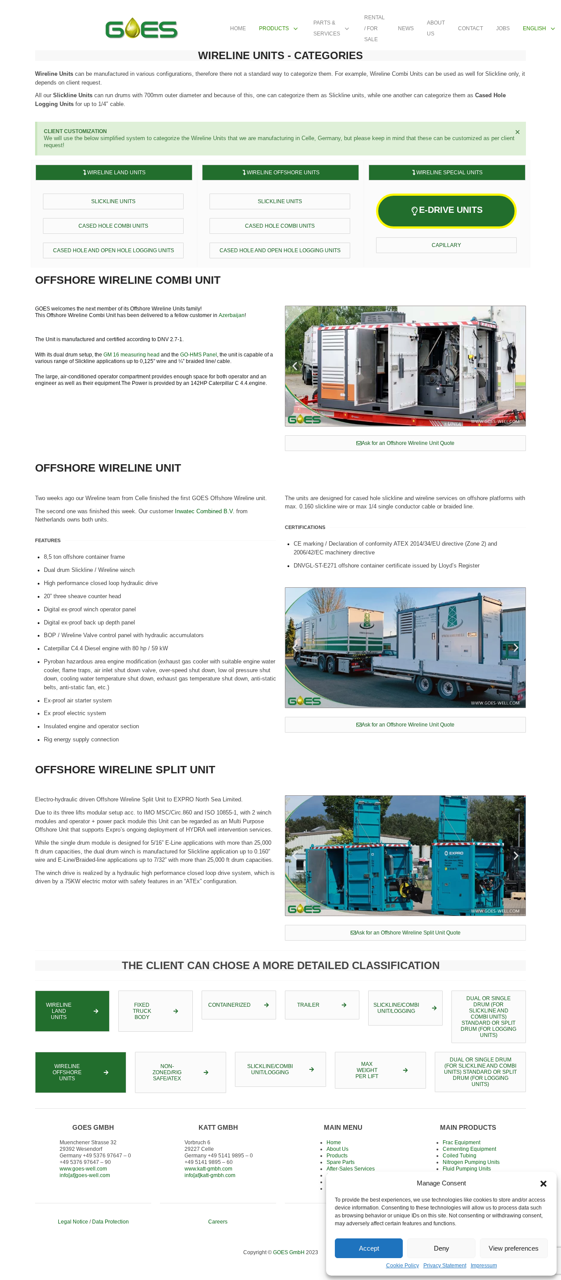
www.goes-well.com (83, 1169)
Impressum (484, 1265)
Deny (441, 1248)
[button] (543, 1182)
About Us (337, 1149)
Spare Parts (341, 1162)
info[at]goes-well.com (85, 1175)
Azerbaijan (232, 315)
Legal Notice (73, 1222)
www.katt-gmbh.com (208, 1169)
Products (337, 1156)
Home (334, 1142)
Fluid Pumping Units (467, 1169)
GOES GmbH (289, 1252)
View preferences (514, 1248)
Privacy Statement (444, 1265)
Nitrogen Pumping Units (471, 1162)
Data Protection (110, 1222)
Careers (217, 1222)
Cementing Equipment (469, 1149)
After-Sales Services (351, 1169)
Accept (369, 1248)
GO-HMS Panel (198, 355)
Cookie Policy (402, 1265)
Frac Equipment (461, 1142)
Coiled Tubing (459, 1156)
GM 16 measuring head (131, 355)
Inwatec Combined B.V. (204, 511)
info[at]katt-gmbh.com (210, 1175)
